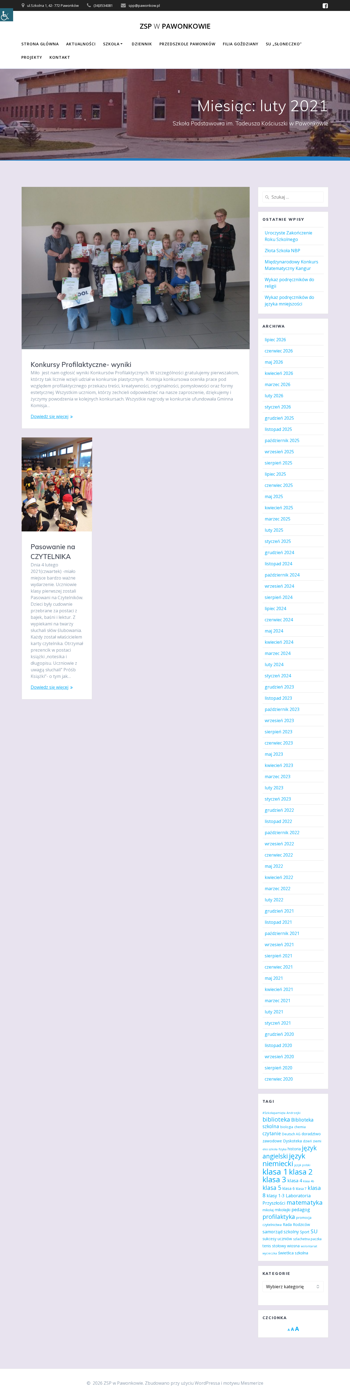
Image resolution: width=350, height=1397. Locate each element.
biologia (286, 1127)
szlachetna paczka (307, 1239)
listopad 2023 (278, 698)
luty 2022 (274, 900)
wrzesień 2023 (279, 720)
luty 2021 (274, 1012)
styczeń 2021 (278, 1023)
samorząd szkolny (280, 1232)
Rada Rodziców (296, 1224)
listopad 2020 (278, 1045)
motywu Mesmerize (243, 1383)
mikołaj (268, 1210)
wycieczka (269, 1253)
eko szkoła (270, 1149)
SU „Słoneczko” (284, 43)
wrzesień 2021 (279, 945)
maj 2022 (274, 866)
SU (314, 1231)
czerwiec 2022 (279, 855)
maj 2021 (274, 978)
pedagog (300, 1209)
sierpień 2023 (278, 732)
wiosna (293, 1245)
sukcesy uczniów (277, 1238)
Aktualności (81, 43)
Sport (305, 1231)
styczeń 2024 (278, 676)
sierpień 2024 (278, 597)
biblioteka (276, 1119)
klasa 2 (301, 1172)
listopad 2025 (278, 429)
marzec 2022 (277, 889)
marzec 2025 (277, 519)
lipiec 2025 (275, 474)
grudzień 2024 (279, 552)
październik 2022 (282, 833)
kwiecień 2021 (279, 989)
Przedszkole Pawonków (187, 43)
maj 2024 (274, 631)
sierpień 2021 (278, 956)
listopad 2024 (278, 564)
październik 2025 (282, 440)
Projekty (31, 57)
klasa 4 (294, 1180)
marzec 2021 (277, 1001)
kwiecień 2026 (279, 373)
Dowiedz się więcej (49, 416)
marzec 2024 (277, 653)
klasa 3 (274, 1179)
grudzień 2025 (279, 418)
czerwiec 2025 (279, 485)
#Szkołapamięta (273, 1113)
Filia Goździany (240, 43)
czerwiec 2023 (279, 743)
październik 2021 (282, 933)
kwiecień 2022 (279, 877)
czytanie (271, 1133)
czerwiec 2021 (279, 967)
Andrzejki (294, 1113)
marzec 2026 (277, 384)
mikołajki (282, 1209)
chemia (300, 1127)
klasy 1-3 (276, 1196)
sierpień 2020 (278, 1068)
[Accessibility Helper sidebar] (6, 14)
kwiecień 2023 (279, 765)
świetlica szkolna (293, 1252)
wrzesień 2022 (279, 844)
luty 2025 (274, 530)
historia (294, 1148)
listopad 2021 (278, 922)
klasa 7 (301, 1188)
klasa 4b (308, 1181)
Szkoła (111, 43)
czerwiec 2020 (279, 1079)
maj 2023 (274, 754)
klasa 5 (271, 1188)
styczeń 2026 (278, 407)
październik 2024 (282, 575)
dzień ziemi (312, 1141)
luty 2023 (274, 788)
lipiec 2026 (275, 340)
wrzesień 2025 (279, 452)
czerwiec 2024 (279, 620)
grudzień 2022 (279, 810)
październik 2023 (282, 709)
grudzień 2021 (279, 911)
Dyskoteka (292, 1140)
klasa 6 (288, 1188)
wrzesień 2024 (279, 586)
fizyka (283, 1149)
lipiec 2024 (275, 608)
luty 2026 (274, 396)
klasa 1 (275, 1171)
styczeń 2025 (278, 541)
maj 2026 (274, 362)
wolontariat (309, 1246)
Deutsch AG (291, 1134)
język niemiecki (283, 1159)
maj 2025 (274, 496)
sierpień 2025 (278, 463)
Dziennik (142, 43)
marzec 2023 (277, 777)
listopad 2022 (278, 821)
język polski (302, 1165)
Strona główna (40, 43)
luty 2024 (274, 664)
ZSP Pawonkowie (175, 26)
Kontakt (59, 57)
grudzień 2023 (279, 687)
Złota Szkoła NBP (282, 251)
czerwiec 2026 (279, 351)
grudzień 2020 (279, 1034)
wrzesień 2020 (279, 1057)
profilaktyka (278, 1216)
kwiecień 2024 (279, 642)
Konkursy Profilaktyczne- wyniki (81, 364)
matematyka (305, 1202)
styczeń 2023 (278, 799)
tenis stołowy (274, 1245)
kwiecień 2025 (279, 508)
